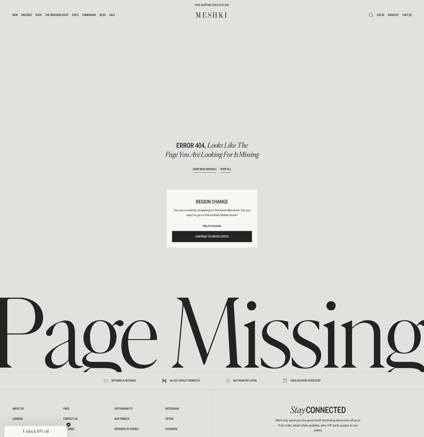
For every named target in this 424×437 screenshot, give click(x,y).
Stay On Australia (212, 226)
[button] (35, 431)
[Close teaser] (68, 424)
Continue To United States (212, 237)
